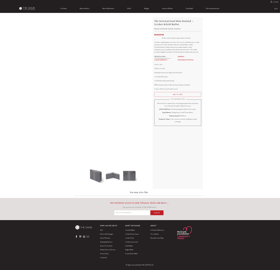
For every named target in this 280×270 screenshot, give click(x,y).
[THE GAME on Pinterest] (80, 236)
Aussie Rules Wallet (131, 253)
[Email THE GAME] (88, 236)
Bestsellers (85, 8)
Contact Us (103, 257)
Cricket (64, 8)
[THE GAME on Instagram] (84, 236)
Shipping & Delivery (106, 242)
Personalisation (212, 8)
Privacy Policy (104, 253)
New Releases (108, 8)
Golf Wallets (129, 246)
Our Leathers (154, 234)
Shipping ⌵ (181, 56)
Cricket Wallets (130, 230)
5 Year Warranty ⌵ (161, 60)
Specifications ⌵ (160, 56)
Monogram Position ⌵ (186, 60)
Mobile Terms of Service (107, 250)
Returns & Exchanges (106, 234)
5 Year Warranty (105, 238)
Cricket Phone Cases (132, 234)
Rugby (146, 8)
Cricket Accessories (131, 242)
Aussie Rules (167, 8)
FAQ (101, 230)
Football (189, 8)
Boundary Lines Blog (156, 238)
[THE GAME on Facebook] (76, 236)
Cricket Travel (129, 238)
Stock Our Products (106, 246)
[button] (159, 35)
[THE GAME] (26, 8)
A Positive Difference (157, 230)
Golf (129, 8)
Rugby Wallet (129, 250)
